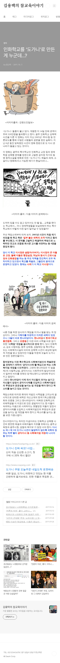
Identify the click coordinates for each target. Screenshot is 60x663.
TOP (54, 653)
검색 (48, 6)
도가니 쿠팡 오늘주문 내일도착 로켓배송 (29, 469)
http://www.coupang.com (18, 465)
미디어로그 (29, 16)
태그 (15, 16)
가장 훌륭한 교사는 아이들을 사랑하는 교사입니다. (23, 611)
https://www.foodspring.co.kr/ (20, 444)
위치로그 (45, 16)
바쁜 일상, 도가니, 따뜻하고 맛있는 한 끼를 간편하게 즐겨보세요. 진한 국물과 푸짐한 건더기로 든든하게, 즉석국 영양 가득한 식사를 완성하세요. (29, 475)
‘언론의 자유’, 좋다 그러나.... (19, 510)
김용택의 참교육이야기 (23, 6)
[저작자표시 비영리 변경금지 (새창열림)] (37, 489)
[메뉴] (54, 6)
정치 (8, 502)
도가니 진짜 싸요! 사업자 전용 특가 (20, 448)
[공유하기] (14, 489)
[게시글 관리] (17, 489)
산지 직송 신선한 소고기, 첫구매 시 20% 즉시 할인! (20, 454)
